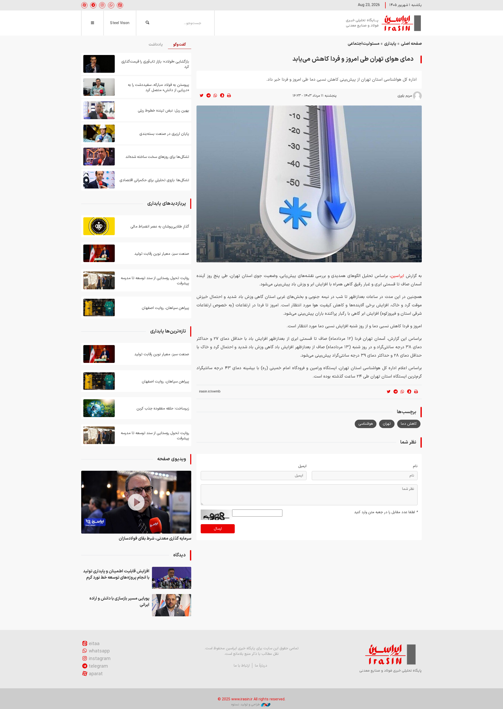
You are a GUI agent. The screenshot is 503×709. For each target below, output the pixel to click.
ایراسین (384, 23)
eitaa (94, 643)
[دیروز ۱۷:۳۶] (171, 605)
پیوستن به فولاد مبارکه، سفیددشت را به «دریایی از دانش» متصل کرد (158, 87)
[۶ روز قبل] (99, 156)
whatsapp (99, 651)
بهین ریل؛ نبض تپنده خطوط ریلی (163, 110)
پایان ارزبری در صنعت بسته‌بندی (164, 134)
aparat (96, 674)
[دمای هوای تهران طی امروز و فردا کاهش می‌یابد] (309, 184)
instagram (100, 658)
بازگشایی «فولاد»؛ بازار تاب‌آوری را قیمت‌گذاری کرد (155, 64)
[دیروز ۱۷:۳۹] (171, 578)
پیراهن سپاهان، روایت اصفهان (165, 308)
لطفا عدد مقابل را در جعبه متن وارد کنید (386, 512)
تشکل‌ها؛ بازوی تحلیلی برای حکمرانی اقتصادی (154, 180)
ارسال (218, 528)
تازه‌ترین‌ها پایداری (168, 331)
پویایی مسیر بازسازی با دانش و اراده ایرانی (119, 601)
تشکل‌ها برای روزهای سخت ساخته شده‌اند (157, 157)
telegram (98, 666)
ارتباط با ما (242, 665)
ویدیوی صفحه (171, 459)
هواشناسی (365, 423)
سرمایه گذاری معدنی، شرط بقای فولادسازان (155, 538)
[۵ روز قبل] (99, 110)
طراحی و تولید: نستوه (245, 704)
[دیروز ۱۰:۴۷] (99, 253)
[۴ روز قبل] (99, 87)
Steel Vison (119, 23)
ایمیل (302, 466)
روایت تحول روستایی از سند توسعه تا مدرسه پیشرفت (155, 280)
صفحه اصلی (411, 44)
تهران (387, 423)
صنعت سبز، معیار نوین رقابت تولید (161, 254)
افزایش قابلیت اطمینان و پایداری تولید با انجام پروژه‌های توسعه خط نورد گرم (116, 574)
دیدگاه (179, 555)
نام (415, 466)
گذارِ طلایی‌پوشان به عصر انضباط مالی (159, 226)
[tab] (179, 45)
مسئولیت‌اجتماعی (363, 44)
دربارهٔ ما (261, 665)
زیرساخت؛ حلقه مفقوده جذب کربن (162, 408)
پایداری (390, 44)
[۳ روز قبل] (99, 408)
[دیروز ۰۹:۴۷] (99, 308)
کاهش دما (409, 423)
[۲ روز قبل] (99, 64)
